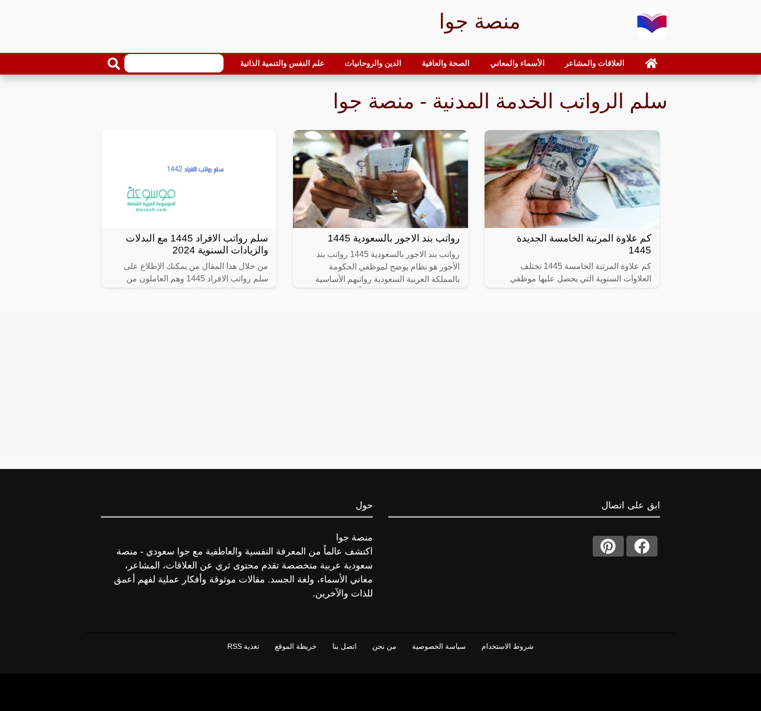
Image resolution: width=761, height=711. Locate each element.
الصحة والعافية (446, 63)
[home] (651, 63)
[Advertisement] (380, 387)
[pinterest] (608, 546)
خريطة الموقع (296, 646)
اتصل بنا (344, 646)
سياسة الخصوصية (439, 646)
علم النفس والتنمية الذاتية (282, 63)
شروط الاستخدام (507, 646)
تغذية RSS (243, 646)
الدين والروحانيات (373, 63)
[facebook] (641, 546)
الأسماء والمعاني (517, 63)
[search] (114, 63)
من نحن (384, 646)
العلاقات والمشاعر (594, 63)
